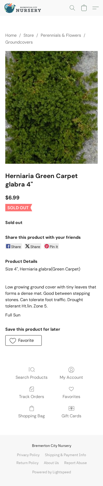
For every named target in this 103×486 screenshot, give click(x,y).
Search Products (32, 377)
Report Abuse (75, 462)
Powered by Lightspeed (51, 472)
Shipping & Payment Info (65, 454)
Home (11, 35)
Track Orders (31, 396)
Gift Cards (71, 416)
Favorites (71, 396)
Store (29, 35)
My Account (71, 377)
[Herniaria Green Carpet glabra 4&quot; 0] (51, 107)
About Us (51, 462)
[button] (23, 8)
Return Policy (27, 462)
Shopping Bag (31, 416)
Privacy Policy (28, 454)
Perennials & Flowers (61, 35)
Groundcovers (19, 42)
